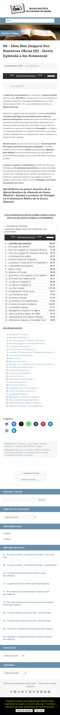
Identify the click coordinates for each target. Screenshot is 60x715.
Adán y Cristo (14, 358)
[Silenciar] (45, 76)
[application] (30, 76)
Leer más (39, 710)
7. (27, 262)
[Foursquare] (49, 692)
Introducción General (18, 334)
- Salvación (18, 446)
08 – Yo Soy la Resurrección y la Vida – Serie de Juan (27, 612)
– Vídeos (7, 539)
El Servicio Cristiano (17, 385)
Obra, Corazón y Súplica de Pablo (23, 400)
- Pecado (43, 443)
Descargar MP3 (16, 86)
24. (24, 316)
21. (16, 307)
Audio (20, 449)
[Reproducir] (6, 76)
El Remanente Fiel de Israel (20, 379)
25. (25, 320)
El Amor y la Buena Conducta (21, 391)
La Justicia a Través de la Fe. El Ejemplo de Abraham (31, 352)
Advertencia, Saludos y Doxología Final (25, 406)
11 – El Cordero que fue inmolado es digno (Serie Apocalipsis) (26, 592)
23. (22, 313)
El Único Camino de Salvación (21, 349)
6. (20, 259)
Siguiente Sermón (30, 473)
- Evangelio (21, 443)
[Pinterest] (34, 692)
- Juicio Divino (32, 443)
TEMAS (39, 446)
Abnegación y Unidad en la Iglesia (23, 397)
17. (16, 294)
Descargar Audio (8, 86)
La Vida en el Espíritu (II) (19, 373)
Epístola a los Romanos (26, 452)
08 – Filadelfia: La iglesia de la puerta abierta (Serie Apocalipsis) (27, 638)
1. (18, 243)
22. (22, 310)
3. (26, 249)
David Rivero (34, 65)
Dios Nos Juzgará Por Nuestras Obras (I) (26, 340)
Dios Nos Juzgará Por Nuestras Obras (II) (26, 343)
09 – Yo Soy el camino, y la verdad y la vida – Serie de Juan (30, 565)
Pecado (19, 455)
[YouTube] (22, 692)
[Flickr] (41, 692)
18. (16, 297)
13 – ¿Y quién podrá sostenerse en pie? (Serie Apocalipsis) (24, 574)
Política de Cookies (47, 683)
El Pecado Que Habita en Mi (21, 367)
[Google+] (30, 692)
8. (19, 265)
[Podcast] (26, 692)
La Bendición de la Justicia (20, 355)
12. (20, 278)
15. (15, 288)
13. (18, 281)
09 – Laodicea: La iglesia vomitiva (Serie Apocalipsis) (28, 628)
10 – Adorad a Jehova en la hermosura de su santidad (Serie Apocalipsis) (28, 603)
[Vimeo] (38, 692)
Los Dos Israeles (16, 376)
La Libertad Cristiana (17, 394)
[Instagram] (45, 692)
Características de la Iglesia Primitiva (24, 402)
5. (18, 256)
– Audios (7, 533)
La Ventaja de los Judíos (19, 346)
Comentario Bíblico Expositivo (37, 449)
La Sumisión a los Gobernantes (22, 388)
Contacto (30, 686)
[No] (56, 706)
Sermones (28, 455)
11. (27, 275)
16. (19, 291)
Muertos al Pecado (17, 361)
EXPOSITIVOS (30, 446)
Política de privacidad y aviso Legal (20, 683)
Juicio (39, 452)
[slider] (51, 75)
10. (16, 272)
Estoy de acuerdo (24, 710)
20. (20, 304)
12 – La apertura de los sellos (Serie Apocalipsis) (26, 583)
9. (13, 269)
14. (18, 285)
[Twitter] (19, 692)
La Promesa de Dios (17, 382)
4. (26, 253)
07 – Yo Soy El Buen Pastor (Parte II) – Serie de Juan (27, 620)
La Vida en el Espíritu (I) (19, 370)
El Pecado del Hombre (18, 337)
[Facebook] (15, 692)
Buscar (42, 499)
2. (17, 246)
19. (21, 300)
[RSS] (11, 692)
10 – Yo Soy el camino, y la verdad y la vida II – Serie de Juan (28, 555)
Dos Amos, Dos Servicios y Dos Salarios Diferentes (31, 364)
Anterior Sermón (30, 479)
